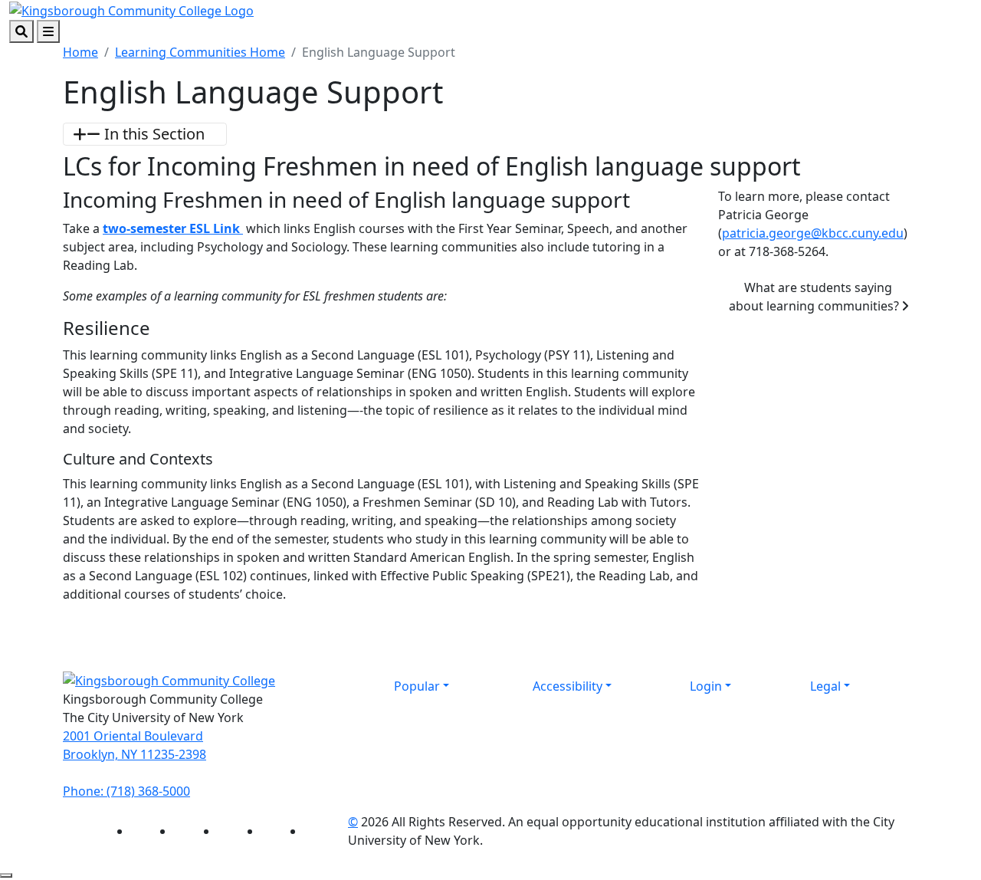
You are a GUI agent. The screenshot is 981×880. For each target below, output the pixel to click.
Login (706, 686)
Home (80, 52)
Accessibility (567, 686)
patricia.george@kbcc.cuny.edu (813, 233)
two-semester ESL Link (173, 228)
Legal (825, 686)
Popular (417, 686)
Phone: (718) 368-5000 (126, 791)
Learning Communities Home (200, 52)
